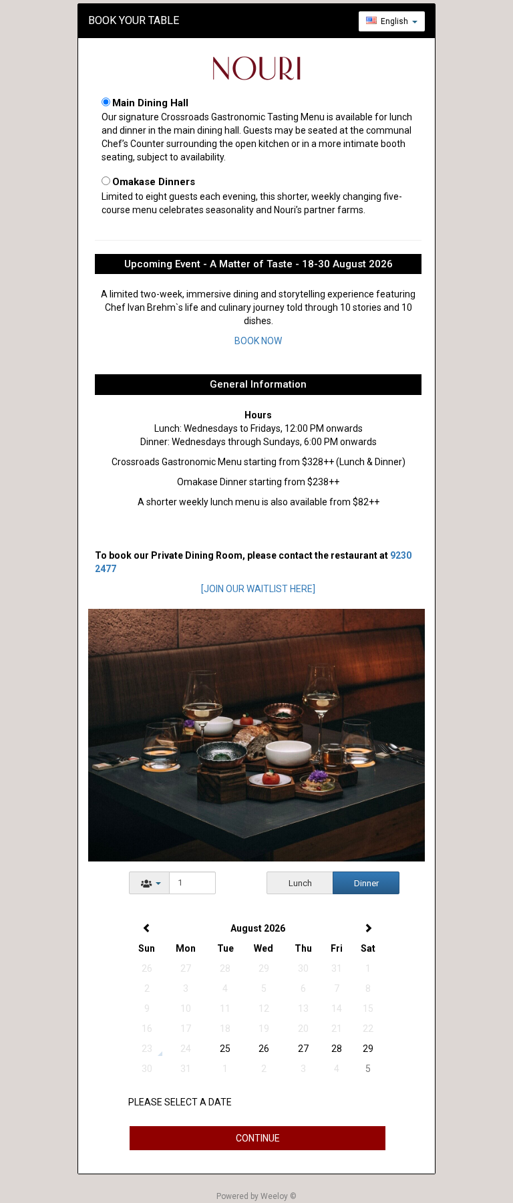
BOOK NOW (258, 341)
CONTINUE (258, 1138)
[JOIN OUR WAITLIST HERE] (258, 588)
